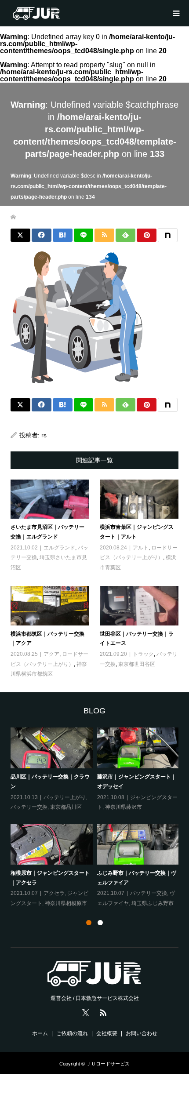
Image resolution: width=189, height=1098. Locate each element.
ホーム (40, 1033)
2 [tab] (100, 922)
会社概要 (106, 1033)
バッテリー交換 (29, 807)
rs (44, 435)
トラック (143, 654)
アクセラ (54, 893)
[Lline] (84, 235)
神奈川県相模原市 (66, 903)
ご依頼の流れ (72, 1033)
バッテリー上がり (65, 797)
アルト (141, 548)
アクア (51, 654)
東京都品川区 (66, 807)
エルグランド (59, 548)
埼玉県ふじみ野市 (152, 903)
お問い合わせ (141, 1033)
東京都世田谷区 (136, 664)
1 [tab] (88, 922)
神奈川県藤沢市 (123, 807)
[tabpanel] (97, 818)
